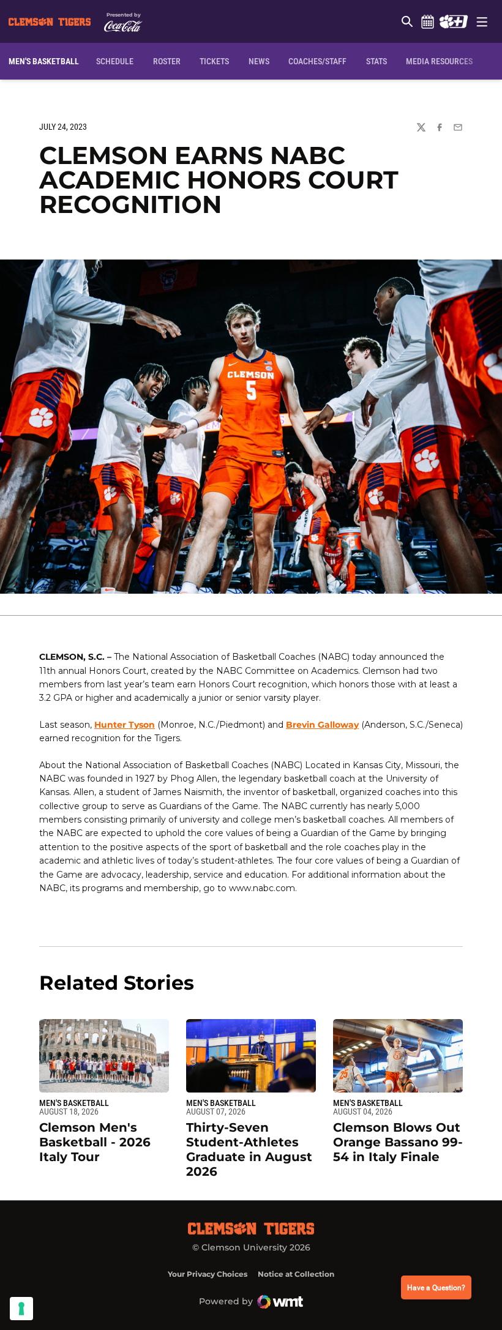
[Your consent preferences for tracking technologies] (21, 1308)
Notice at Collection (296, 1274)
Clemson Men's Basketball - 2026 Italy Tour (95, 1142)
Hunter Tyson (124, 724)
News (259, 61)
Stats (376, 61)
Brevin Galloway (322, 724)
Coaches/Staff (317, 61)
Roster (167, 61)
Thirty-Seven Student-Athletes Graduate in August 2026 (249, 1149)
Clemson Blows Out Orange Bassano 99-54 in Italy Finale (398, 1142)
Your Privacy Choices (207, 1274)
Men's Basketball (74, 1103)
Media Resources (439, 61)
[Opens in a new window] (453, 21)
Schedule (427, 21)
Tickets (214, 61)
